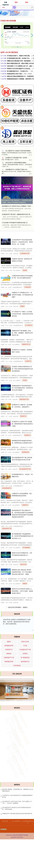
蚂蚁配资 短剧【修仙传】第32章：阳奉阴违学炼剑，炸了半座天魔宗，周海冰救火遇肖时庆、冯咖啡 (22, 572)
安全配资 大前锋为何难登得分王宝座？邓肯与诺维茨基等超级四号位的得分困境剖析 (22, 368)
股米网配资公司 (23, 778)
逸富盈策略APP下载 (6, 528)
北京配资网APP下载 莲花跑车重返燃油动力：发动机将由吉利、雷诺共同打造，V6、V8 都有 (22, 242)
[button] (2, 35)
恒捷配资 (22, 306)
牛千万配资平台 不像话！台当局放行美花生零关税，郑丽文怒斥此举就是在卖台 (22, 314)
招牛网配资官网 (26, 795)
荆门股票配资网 (26, 547)
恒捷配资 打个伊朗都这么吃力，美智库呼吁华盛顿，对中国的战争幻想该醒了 (22, 294)
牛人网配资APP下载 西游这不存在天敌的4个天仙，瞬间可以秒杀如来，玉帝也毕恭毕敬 (22, 631)
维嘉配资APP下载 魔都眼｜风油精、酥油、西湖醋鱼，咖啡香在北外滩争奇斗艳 (22, 333)
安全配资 (25, 380)
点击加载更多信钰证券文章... (17, 800)
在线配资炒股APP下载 (7, 702)
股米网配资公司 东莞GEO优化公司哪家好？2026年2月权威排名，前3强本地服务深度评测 (22, 766)
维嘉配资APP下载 (26, 344)
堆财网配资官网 (25, 452)
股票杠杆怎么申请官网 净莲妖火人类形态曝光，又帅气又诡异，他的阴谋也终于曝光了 (22, 591)
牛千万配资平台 (28, 325)
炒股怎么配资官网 (27, 682)
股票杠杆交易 (23, 564)
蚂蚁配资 (25, 583)
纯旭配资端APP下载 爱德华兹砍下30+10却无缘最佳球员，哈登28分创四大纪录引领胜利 (22, 388)
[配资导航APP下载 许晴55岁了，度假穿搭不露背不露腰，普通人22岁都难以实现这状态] (17, 187)
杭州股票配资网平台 (6, 488)
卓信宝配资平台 (26, 740)
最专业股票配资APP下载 (25, 469)
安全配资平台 (28, 361)
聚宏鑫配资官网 (9, 838)
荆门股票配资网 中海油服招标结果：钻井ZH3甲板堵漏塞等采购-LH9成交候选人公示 (22, 536)
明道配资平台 (28, 623)
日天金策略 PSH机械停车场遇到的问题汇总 (15, 222)
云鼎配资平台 (25, 505)
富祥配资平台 (23, 416)
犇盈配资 (25, 270)
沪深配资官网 (27, 287)
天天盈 (25, 838)
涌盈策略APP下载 (23, 663)
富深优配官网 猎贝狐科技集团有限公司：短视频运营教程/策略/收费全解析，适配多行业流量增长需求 (22, 747)
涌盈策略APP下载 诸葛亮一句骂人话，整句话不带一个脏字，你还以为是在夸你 (22, 652)
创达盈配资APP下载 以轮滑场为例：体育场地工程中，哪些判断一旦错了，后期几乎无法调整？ (22, 709)
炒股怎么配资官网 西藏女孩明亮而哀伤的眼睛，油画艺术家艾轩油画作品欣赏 (22, 671)
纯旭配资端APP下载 (24, 399)
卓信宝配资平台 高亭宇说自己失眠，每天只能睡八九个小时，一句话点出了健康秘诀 (22, 728)
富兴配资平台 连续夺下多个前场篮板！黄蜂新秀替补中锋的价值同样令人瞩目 (22, 423)
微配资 (9, 834)
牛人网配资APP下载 (6, 644)
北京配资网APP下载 (24, 253)
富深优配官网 (28, 759)
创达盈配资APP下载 (24, 721)
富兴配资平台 (27, 435)
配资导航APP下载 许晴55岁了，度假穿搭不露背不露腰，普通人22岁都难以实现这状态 (17, 201)
